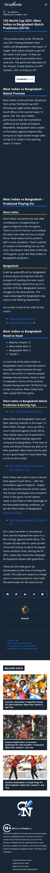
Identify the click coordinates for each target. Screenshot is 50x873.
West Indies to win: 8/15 (22, 318)
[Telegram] (33, 594)
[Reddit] (25, 594)
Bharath (25, 618)
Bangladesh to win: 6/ (21, 322)
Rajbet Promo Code (21, 866)
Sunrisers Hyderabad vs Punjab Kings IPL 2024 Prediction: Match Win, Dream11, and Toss (24, 785)
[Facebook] (7, 594)
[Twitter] (16, 594)
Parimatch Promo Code (22, 860)
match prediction (12, 512)
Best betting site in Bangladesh (25, 869)
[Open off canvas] (46, 4)
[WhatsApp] (42, 594)
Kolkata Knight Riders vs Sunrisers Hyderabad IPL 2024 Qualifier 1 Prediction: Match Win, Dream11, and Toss (24, 745)
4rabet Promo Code (21, 863)
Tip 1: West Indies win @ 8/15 (25, 411)
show (30, 79)
